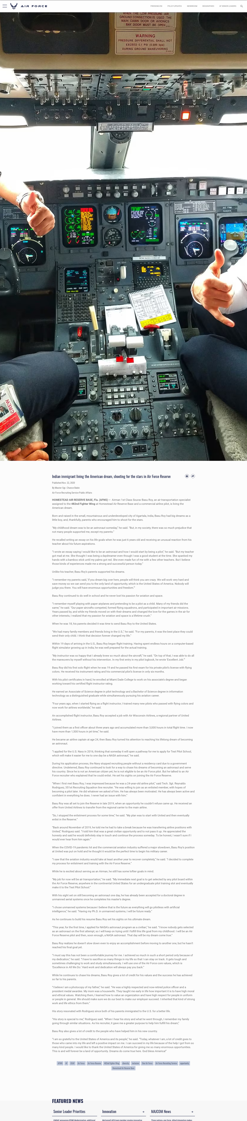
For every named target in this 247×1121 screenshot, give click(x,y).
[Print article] (187, 476)
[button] (4, 6)
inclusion (135, 1063)
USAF (72, 1063)
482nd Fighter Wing (111, 1063)
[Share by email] (193, 476)
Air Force (81, 1063)
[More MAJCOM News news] (192, 1111)
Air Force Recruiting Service (166, 1063)
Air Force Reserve (94, 1063)
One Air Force (147, 1063)
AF (66, 1063)
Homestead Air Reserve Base (123, 1068)
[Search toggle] (242, 6)
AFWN (60, 1063)
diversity (125, 1063)
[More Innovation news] (143, 1111)
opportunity (184, 1063)
